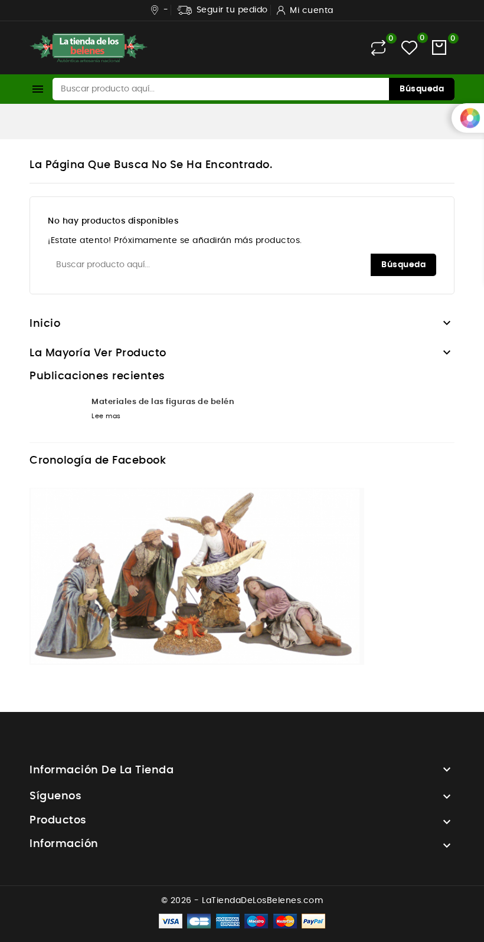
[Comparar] (378, 47)
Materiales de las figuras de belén (162, 402)
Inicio (45, 324)
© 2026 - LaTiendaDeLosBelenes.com (242, 901)
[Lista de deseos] (409, 47)
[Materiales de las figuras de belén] (56, 416)
